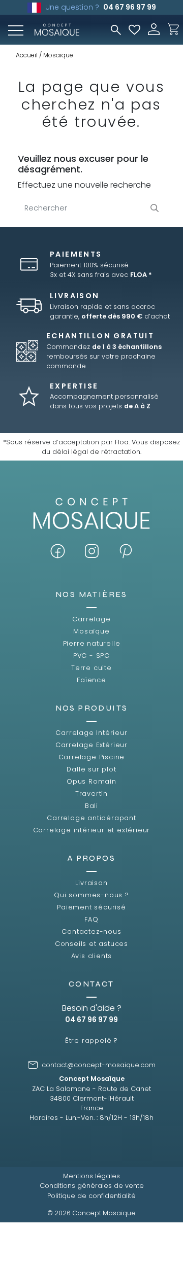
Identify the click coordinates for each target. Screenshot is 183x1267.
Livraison (91, 882)
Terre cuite (91, 667)
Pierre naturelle (91, 643)
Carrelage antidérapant (91, 818)
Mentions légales (91, 1176)
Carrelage (91, 619)
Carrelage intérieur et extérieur (91, 830)
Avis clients (91, 956)
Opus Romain (91, 781)
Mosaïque (91, 631)
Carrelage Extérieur (91, 745)
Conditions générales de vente (92, 1185)
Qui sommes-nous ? (91, 895)
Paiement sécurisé (91, 907)
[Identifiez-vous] (154, 28)
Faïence (91, 680)
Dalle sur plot (91, 769)
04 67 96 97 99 (129, 7)
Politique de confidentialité (91, 1195)
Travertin (91, 793)
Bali (91, 805)
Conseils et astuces (91, 943)
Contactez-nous (91, 931)
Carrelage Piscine (91, 757)
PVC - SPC (91, 655)
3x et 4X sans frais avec (101, 274)
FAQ (91, 919)
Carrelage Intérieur (91, 732)
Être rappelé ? (91, 1040)
